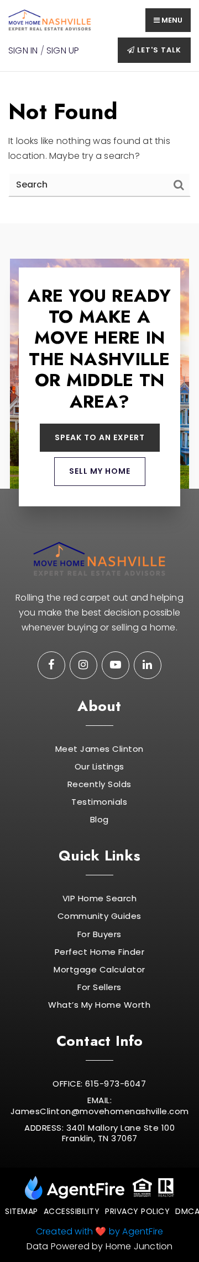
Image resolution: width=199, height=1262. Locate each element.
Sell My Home (99, 471)
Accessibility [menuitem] (72, 1211)
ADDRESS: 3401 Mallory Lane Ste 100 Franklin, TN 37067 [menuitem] (99, 1133)
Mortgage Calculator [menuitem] (99, 969)
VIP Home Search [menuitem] (99, 898)
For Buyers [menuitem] (99, 934)
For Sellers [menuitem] (99, 987)
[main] (99, 147)
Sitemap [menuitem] (21, 1211)
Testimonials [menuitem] (99, 802)
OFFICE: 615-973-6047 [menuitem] (99, 1083)
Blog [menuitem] (99, 819)
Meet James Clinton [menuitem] (99, 749)
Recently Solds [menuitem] (99, 784)
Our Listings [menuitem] (99, 766)
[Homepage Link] (49, 19)
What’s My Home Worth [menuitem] (99, 1004)
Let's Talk (158, 50)
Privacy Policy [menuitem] (137, 1211)
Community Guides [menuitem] (99, 916)
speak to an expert (100, 437)
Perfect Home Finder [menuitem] (100, 952)
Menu (171, 20)
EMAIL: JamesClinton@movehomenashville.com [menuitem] (100, 1105)
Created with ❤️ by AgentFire (99, 1231)
